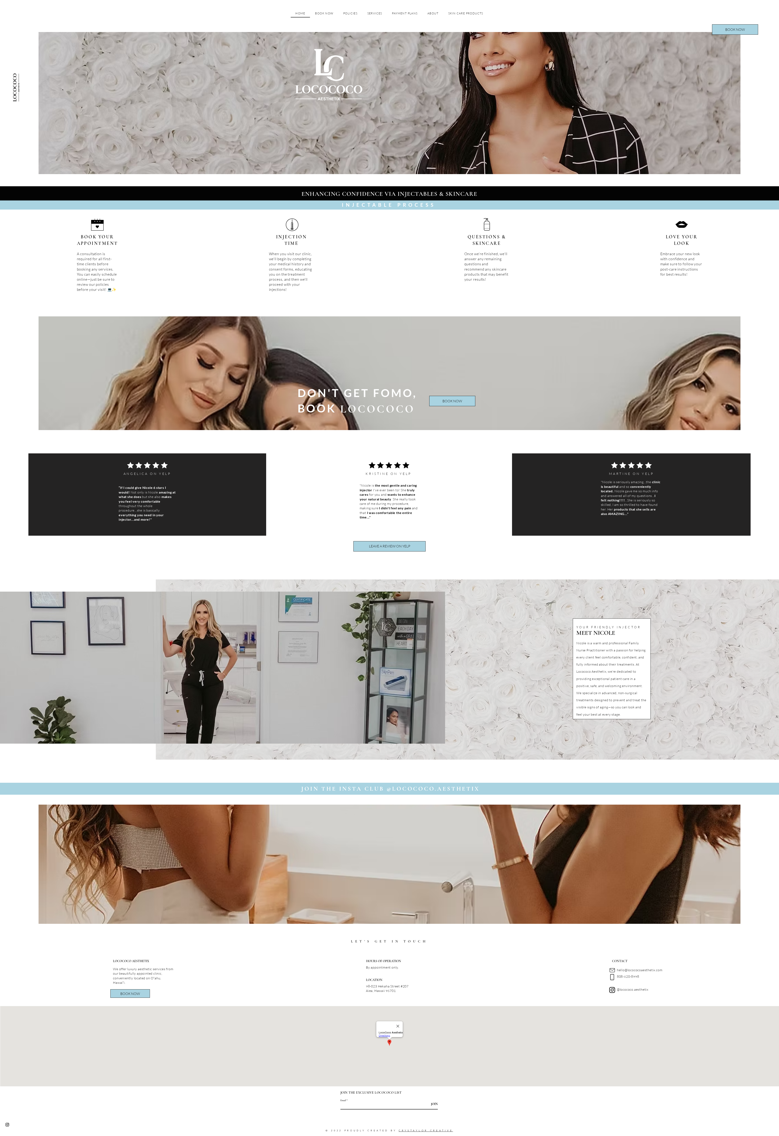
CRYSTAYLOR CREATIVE (426, 1130)
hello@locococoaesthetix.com (640, 970)
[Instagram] (612, 990)
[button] (735, 29)
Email (343, 1100)
